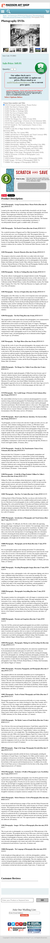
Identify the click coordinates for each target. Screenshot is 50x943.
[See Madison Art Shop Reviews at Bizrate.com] (34, 931)
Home (5, 15)
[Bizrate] (38, 932)
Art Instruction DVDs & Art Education (20, 15)
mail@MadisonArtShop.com (19, 82)
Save (5, 195)
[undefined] (25, 46)
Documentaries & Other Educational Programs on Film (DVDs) (23, 16)
